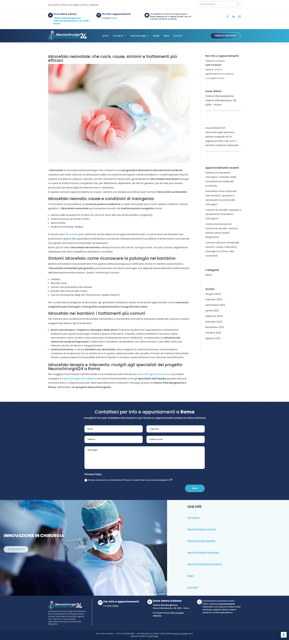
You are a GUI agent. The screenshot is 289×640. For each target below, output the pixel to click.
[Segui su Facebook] (227, 16)
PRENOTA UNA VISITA (225, 35)
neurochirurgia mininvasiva (152, 374)
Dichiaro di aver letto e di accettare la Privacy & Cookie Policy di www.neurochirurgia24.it (129, 480)
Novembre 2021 (214, 327)
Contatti (177, 35)
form (114, 18)
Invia (194, 488)
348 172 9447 (213, 65)
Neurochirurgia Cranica (201, 529)
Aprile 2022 (212, 310)
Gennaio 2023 (213, 299)
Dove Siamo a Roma (65, 14)
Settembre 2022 (215, 305)
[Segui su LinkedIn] (233, 16)
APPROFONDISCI (16, 549)
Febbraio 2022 (214, 316)
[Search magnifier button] (238, 4)
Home (105, 35)
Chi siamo (118, 35)
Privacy (175, 633)
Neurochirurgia (138, 35)
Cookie (184, 633)
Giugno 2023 (213, 294)
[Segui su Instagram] (239, 16)
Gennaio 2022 (213, 321)
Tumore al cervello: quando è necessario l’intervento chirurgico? (223, 214)
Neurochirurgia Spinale (201, 541)
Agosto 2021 (212, 338)
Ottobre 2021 (213, 332)
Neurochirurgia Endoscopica (204, 564)
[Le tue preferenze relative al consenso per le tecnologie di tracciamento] (284, 635)
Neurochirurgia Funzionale (203, 552)
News (166, 35)
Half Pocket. (153, 636)
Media (156, 35)
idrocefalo (72, 234)
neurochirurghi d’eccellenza (79, 378)
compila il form (215, 78)
